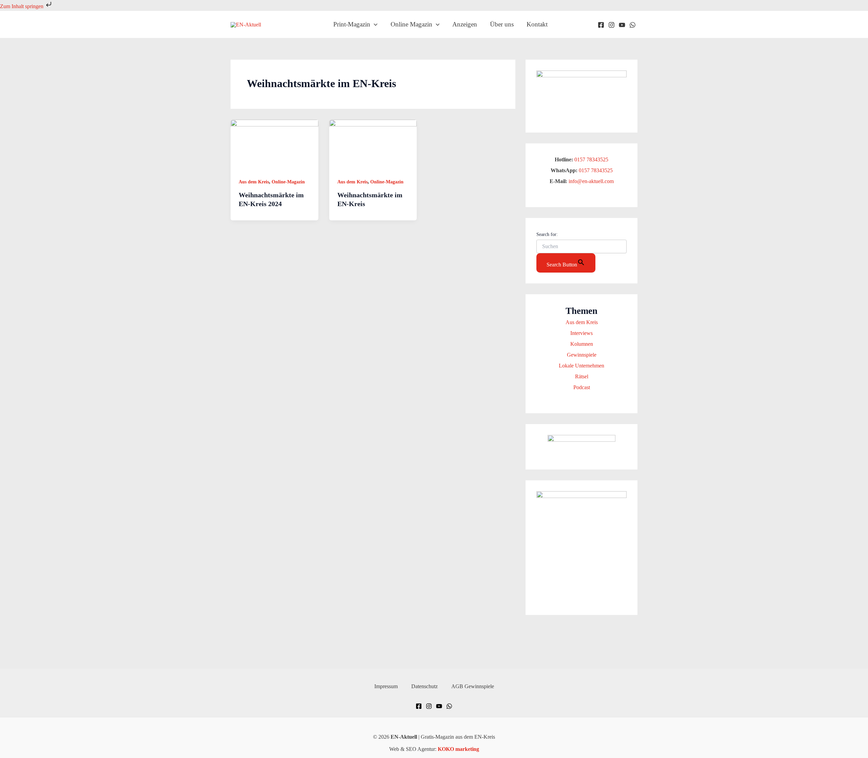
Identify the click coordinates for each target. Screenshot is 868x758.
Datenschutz (424, 686)
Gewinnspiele (581, 355)
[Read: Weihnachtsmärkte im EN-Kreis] (373, 144)
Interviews (581, 333)
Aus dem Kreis (254, 181)
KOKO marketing (458, 749)
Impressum (386, 686)
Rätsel (581, 376)
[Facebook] (601, 25)
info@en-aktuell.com (590, 181)
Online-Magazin (288, 181)
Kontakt (537, 24)
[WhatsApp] (632, 25)
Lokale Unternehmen (581, 365)
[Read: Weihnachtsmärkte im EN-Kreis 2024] (274, 144)
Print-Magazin (351, 24)
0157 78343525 (591, 159)
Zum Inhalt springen (22, 6)
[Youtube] (622, 25)
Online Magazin (411, 24)
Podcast (581, 387)
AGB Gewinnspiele (472, 686)
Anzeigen (464, 24)
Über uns (502, 24)
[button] (373, 24)
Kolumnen (581, 344)
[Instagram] (611, 25)
